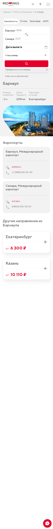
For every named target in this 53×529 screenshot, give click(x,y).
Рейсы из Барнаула (22, 12)
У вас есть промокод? (16, 76)
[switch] (26, 69)
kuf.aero (16, 201)
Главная (7, 12)
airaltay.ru (16, 166)
